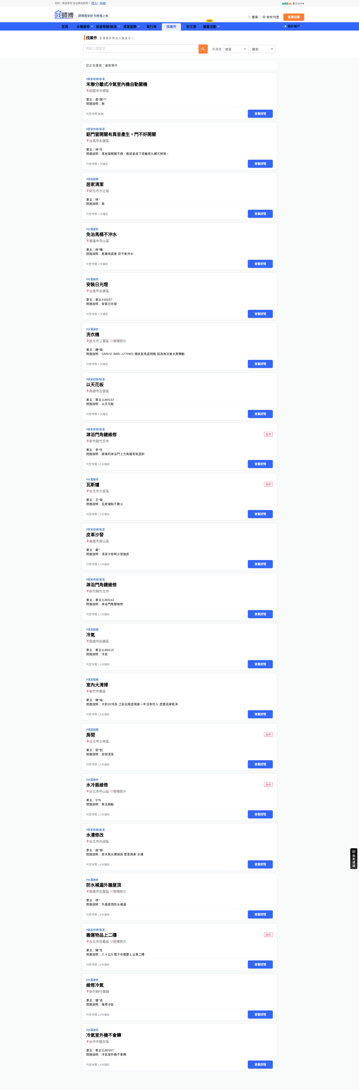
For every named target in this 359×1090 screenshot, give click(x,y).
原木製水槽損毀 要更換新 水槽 (123, 854)
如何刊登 (273, 17)
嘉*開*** (100, 99)
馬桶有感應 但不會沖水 (117, 253)
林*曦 (99, 249)
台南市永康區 (99, 141)
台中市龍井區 (99, 1041)
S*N (98, 800)
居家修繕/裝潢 (106, 26)
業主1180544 (104, 600)
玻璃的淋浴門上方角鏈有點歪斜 (123, 454)
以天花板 (108, 404)
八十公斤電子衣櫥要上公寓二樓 (123, 954)
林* (97, 199)
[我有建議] (353, 858)
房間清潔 (108, 754)
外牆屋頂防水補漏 (114, 904)
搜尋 (255, 17)
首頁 (64, 26)
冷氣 (105, 654)
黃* (97, 550)
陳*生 (99, 950)
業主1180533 (104, 399)
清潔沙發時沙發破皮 (115, 554)
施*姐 (99, 850)
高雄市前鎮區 (99, 641)
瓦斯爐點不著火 (112, 504)
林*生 (99, 149)
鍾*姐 (99, 349)
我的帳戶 (294, 26)
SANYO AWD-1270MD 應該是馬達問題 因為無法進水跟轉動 (143, 354)
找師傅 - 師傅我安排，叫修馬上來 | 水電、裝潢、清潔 (64, 14)
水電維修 (83, 26)
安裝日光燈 (109, 303)
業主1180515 (104, 650)
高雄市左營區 (99, 391)
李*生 (99, 449)
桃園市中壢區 (99, 91)
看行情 (151, 26)
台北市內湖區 (99, 841)
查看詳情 (260, 113)
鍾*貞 (99, 1000)
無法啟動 (108, 804)
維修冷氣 (108, 1004)
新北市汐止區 (99, 191)
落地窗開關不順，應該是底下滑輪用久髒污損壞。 (135, 153)
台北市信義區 (99, 941)
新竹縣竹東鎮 (99, 991)
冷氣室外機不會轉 (114, 1054)
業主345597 (103, 299)
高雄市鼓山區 (99, 541)
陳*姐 (99, 700)
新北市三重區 (99, 341)
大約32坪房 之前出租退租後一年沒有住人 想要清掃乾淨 (140, 704)
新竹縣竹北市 (99, 441)
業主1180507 (104, 1050)
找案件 (171, 26)
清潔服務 (129, 26)
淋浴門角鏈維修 (112, 604)
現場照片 (119, 341)
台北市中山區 (99, 791)
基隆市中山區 (99, 241)
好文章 (191, 26)
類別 (255, 49)
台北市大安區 (99, 491)
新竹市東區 (97, 691)
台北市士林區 (99, 741)
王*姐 (99, 499)
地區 (228, 49)
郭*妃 (99, 750)
